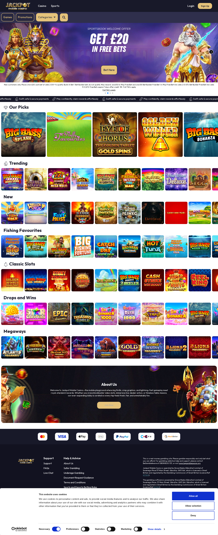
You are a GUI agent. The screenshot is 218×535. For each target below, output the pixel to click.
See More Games (206, 110)
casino (42, 6)
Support (47, 465)
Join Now (109, 407)
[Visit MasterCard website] (43, 439)
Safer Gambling (72, 470)
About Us (68, 465)
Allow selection (193, 506)
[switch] (85, 529)
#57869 (146, 477)
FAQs (46, 470)
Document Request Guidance (79, 480)
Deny (193, 515)
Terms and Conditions (75, 484)
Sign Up (205, 5)
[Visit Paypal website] (122, 439)
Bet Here (109, 70)
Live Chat (48, 475)
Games (7, 17)
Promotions (25, 17)
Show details (154, 529)
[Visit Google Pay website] (100, 439)
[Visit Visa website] (62, 439)
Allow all (193, 496)
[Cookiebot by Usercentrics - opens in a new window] (19, 529)
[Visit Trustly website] (146, 439)
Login (190, 6)
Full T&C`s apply (109, 92)
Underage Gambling (74, 475)
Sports (55, 6)
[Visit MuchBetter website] (171, 439)
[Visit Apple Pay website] (82, 439)
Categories (45, 17)
